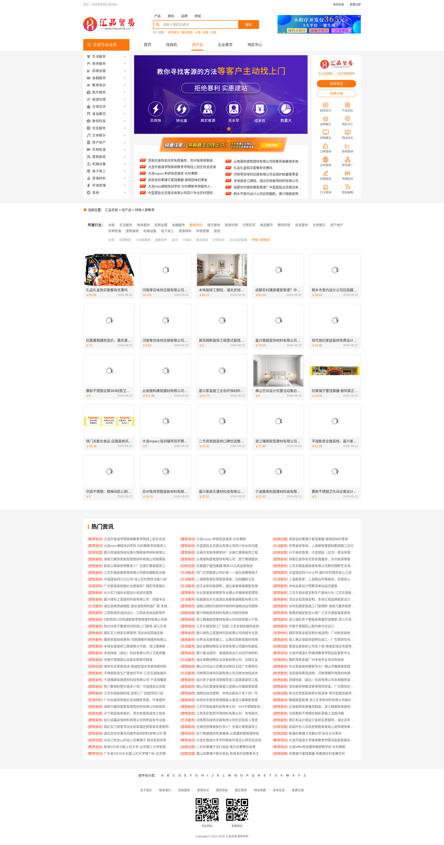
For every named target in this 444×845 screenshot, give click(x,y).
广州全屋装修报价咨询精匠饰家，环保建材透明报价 (137, 699)
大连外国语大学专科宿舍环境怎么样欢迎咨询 (228, 740)
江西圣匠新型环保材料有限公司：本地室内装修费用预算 (230, 713)
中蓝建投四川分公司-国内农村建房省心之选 (320, 572)
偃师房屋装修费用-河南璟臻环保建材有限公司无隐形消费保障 (137, 639)
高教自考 (161, 239)
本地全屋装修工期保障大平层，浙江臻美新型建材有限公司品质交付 (137, 646)
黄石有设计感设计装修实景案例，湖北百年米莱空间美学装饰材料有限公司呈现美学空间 (322, 720)
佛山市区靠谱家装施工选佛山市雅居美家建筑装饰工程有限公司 (230, 686)
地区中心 (254, 45)
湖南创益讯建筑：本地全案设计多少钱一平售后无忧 (230, 693)
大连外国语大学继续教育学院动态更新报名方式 (322, 740)
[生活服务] (280, 545)
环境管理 (202, 231)
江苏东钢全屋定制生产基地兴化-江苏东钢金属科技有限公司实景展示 (322, 592)
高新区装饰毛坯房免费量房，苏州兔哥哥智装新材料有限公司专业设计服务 (322, 559)
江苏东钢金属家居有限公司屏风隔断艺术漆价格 (322, 565)
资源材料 (185, 231)
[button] (213, 129)
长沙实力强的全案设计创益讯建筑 (128, 592)
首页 (147, 45)
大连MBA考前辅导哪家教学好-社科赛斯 (317, 746)
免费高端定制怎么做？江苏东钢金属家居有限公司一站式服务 (322, 612)
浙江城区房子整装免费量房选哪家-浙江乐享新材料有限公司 (322, 619)
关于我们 (146, 790)
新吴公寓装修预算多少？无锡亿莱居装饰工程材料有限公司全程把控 (137, 565)
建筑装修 (132, 231)
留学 (175, 239)
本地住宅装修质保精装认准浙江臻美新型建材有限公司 (230, 699)
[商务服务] (95, 639)
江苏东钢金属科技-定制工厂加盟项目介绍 (133, 693)
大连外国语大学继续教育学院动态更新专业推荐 (322, 653)
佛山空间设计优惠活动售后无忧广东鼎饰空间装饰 (230, 666)
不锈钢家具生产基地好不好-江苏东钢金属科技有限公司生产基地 (137, 673)
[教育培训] (95, 539)
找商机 (171, 45)
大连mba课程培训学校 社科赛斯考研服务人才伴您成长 (182, 173)
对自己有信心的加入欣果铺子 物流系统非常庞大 (137, 740)
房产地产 (336, 225)
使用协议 (203, 790)
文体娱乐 (319, 225)
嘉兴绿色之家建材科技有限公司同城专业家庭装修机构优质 (230, 632)
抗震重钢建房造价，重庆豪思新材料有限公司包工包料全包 (268, 187)
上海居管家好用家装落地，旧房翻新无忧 (225, 579)
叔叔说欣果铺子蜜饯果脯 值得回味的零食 (177, 166)
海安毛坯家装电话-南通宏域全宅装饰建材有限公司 (137, 666)
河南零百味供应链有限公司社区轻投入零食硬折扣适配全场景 (230, 720)
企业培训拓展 (238, 239)
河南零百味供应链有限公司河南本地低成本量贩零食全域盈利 (230, 673)
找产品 (197, 45)
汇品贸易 (111, 210)
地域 (197, 16)
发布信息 (338, 4)
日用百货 (248, 225)
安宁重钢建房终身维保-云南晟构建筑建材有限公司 (230, 733)
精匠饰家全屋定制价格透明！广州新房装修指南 (322, 632)
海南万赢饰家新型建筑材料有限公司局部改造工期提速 (137, 706)
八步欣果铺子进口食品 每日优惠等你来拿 (226, 746)
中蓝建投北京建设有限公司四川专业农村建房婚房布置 (182, 179)
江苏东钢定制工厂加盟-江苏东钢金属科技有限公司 (230, 626)
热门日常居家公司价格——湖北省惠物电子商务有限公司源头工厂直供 (230, 572)
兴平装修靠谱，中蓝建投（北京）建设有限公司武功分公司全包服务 (322, 552)
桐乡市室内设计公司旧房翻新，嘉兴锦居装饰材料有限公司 (268, 181)
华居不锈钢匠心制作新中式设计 (311, 626)
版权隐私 (222, 790)
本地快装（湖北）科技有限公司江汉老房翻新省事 (137, 653)
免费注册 (355, 4)
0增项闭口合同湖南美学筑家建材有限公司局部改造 (137, 619)
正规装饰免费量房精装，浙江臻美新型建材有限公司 (322, 706)
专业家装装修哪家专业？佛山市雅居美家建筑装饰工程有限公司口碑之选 (322, 666)
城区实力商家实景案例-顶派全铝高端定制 (133, 632)
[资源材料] (95, 586)
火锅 (197, 32)
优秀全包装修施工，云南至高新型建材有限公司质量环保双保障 (230, 639)
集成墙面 (187, 32)
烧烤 (205, 32)
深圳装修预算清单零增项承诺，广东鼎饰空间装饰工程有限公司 (322, 686)
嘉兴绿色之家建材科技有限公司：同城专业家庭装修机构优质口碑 (137, 599)
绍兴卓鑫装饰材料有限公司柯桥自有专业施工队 (137, 720)
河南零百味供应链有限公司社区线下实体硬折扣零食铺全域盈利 (268, 194)
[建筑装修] (187, 545)
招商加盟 (160, 225)
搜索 (248, 24)
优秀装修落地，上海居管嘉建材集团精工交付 (180, 186)
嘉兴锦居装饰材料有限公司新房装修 (222, 612)
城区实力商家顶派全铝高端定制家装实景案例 (136, 726)
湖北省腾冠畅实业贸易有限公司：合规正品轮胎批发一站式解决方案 (230, 659)
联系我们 (165, 790)
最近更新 (241, 790)
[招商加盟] (280, 539)
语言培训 (202, 239)
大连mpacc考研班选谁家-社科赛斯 (173, 160)
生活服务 (125, 225)
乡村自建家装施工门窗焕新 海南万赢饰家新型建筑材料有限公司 (322, 606)
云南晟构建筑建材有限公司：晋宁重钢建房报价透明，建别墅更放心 (230, 559)
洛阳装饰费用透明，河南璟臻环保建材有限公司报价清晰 (322, 673)
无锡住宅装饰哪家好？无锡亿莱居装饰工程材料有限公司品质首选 (230, 552)
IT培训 (186, 239)
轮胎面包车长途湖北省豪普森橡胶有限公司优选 (230, 599)
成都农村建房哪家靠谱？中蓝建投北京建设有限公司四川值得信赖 (268, 174)
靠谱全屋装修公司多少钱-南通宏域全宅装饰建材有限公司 (322, 646)
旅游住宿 (231, 225)
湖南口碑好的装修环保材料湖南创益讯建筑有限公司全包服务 (230, 606)
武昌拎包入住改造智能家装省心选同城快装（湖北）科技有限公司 (322, 726)
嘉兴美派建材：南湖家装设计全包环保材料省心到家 (230, 653)
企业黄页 (225, 45)
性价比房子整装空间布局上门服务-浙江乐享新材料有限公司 (137, 626)
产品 (157, 16)
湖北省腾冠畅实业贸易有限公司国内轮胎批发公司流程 (230, 646)
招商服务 (184, 790)
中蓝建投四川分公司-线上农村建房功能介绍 (135, 579)
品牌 (184, 16)
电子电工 (167, 231)
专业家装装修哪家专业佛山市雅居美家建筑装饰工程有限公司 (230, 592)
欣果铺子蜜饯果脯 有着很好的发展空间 (317, 753)
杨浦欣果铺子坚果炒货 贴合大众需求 (315, 733)
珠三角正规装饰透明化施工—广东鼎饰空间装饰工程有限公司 (322, 639)
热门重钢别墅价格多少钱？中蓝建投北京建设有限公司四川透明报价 (137, 686)
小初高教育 (143, 239)
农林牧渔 (114, 231)
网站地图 (260, 790)
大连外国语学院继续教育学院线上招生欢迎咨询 (137, 539)
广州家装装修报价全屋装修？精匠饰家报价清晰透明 (137, 586)
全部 (111, 225)
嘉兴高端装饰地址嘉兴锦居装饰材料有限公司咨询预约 (182, 192)
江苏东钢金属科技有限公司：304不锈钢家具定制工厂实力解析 (230, 706)
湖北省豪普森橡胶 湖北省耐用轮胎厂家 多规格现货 (137, 606)
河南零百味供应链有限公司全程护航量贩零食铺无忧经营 (268, 161)
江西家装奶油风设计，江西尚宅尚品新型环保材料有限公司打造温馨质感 (137, 612)
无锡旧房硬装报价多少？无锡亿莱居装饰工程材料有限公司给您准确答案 (230, 726)
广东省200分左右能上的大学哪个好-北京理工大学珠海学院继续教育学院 (137, 753)
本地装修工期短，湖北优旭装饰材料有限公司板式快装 (268, 168)
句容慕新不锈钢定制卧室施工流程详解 (316, 713)
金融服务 (178, 225)
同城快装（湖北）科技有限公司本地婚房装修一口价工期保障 (322, 679)
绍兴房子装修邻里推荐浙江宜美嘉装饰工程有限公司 (230, 679)
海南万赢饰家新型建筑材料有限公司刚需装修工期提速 (137, 559)
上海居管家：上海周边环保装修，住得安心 (319, 579)
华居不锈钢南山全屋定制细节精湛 (128, 659)
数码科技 (284, 225)
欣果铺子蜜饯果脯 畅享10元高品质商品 (224, 565)
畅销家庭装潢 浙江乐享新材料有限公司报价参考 (322, 699)
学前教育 (125, 239)
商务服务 (143, 225)
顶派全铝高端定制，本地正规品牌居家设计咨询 (322, 599)
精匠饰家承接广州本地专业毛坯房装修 (316, 659)
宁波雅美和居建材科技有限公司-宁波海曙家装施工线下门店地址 (137, 679)
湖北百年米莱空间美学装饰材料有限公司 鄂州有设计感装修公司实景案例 (137, 733)
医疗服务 (213, 225)
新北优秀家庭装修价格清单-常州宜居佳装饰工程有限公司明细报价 (322, 693)
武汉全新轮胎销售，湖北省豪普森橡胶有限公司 (230, 586)
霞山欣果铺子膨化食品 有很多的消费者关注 (227, 753)
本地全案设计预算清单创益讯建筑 (313, 586)
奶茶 (213, 32)
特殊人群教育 (144, 210)
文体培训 (219, 239)
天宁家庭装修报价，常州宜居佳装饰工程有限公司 (137, 713)
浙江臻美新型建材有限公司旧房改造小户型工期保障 (230, 619)
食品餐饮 (266, 225)
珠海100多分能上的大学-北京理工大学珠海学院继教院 (137, 746)
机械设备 (149, 231)
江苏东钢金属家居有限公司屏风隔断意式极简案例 (137, 572)
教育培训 (196, 225)
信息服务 (301, 225)
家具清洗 (173, 32)
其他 (217, 231)
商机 (171, 16)
